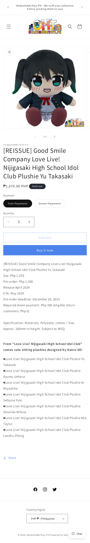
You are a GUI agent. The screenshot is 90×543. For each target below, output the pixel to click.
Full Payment (20, 204)
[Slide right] (54, 136)
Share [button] (12, 458)
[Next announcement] (82, 7)
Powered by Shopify (61, 534)
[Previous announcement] (8, 7)
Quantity (8, 213)
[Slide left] (35, 136)
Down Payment (52, 204)
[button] (9, 26)
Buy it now (45, 250)
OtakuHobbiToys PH (38, 534)
